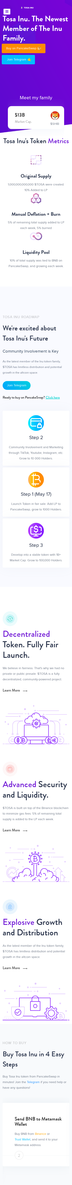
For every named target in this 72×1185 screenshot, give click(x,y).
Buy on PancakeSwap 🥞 (23, 48)
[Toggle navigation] (6, 12)
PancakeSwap (57, 1134)
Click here (53, 397)
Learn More (12, 690)
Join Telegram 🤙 (19, 59)
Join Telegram (16, 385)
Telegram (33, 1082)
